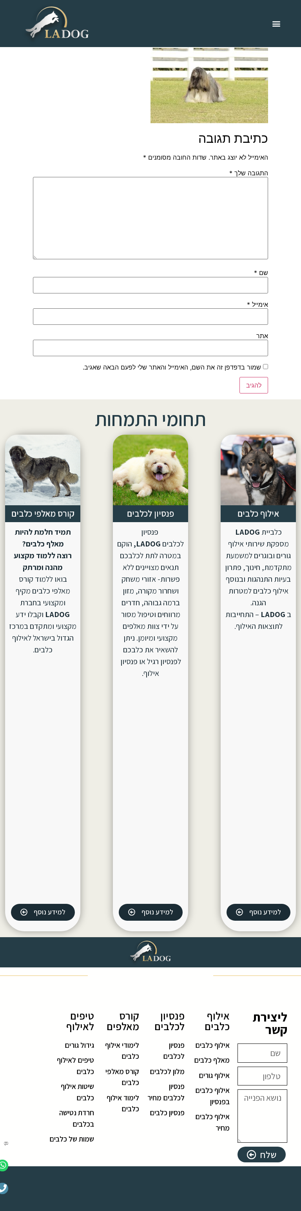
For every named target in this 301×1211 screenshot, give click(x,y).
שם (261, 273)
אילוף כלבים (258, 513)
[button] (276, 23)
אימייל (257, 304)
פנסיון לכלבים (150, 513)
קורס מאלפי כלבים (42, 513)
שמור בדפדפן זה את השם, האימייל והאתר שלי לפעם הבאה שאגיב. (172, 367)
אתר (262, 336)
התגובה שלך (248, 173)
